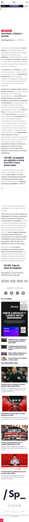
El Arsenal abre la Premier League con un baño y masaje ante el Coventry (13, 414)
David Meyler (5, 281)
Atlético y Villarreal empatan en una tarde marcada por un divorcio (17, 354)
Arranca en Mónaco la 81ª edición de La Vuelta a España (17, 359)
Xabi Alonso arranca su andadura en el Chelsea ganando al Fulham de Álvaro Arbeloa (17, 341)
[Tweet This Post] (5, 293)
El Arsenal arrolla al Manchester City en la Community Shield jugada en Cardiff (12, 443)
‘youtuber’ (14, 183)
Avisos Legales (7, 511)
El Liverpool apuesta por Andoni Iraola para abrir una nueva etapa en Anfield (13, 472)
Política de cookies (15, 511)
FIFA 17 (13, 281)
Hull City (20, 281)
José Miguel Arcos (7, 40)
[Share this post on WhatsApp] (17, 293)
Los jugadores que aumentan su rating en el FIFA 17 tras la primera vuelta (14, 161)
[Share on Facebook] (11, 293)
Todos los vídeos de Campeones (12, 267)
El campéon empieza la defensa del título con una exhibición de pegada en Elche (17, 348)
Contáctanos (22, 511)
